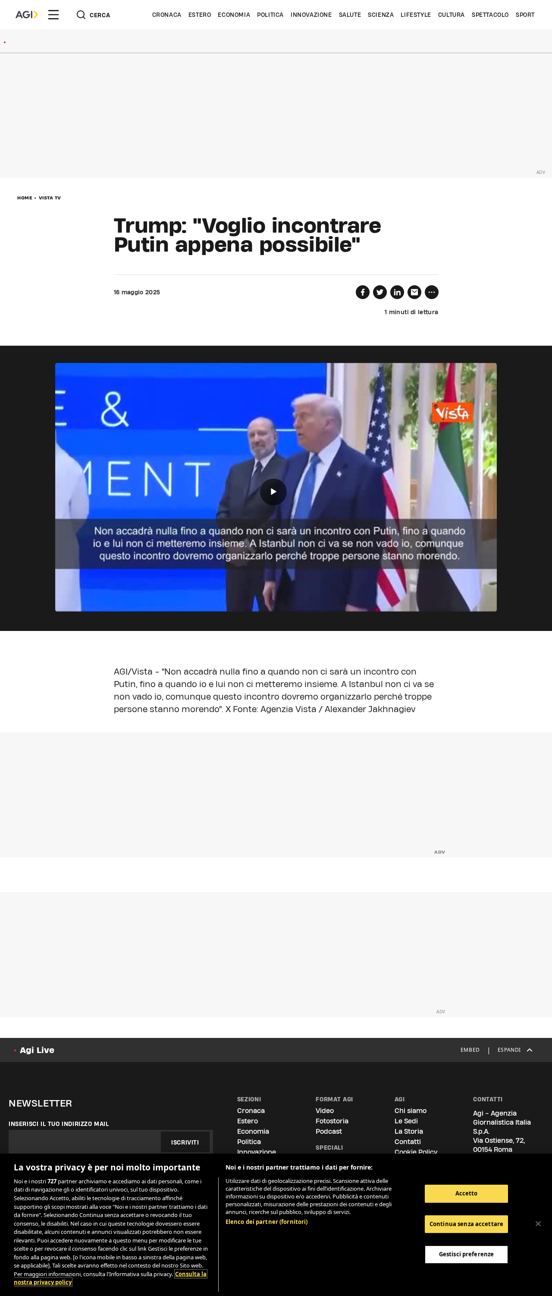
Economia (234, 14)
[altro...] (432, 292)
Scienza (381, 14)
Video (325, 1111)
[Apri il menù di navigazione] (53, 14)
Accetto (466, 1193)
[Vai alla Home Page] (27, 14)
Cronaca (167, 14)
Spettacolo (490, 14)
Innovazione (311, 14)
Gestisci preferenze (466, 1254)
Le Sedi (406, 1121)
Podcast (329, 1131)
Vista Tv (50, 198)
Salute (350, 14)
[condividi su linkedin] (397, 292)
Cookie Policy (416, 1152)
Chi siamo (411, 1111)
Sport (525, 14)
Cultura (451, 14)
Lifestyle (416, 14)
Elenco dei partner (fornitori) (267, 1222)
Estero (199, 14)
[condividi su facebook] (363, 292)
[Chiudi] (538, 1223)
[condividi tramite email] (414, 292)
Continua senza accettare (466, 1224)
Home (24, 198)
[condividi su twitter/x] (380, 292)
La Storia (409, 1131)
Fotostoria (332, 1121)
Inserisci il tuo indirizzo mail (59, 1123)
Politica (270, 14)
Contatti (408, 1142)
